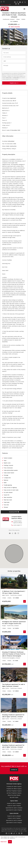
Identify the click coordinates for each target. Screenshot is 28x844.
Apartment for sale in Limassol (14, 807)
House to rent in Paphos (14, 818)
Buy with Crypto (14, 797)
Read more (4, 841)
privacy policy (16, 77)
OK (10, 841)
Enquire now (13, 83)
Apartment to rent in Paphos (14, 822)
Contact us (14, 769)
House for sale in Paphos (14, 805)
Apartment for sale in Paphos (14, 810)
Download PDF (13, 512)
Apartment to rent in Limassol (14, 820)
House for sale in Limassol (14, 803)
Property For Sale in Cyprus (14, 786)
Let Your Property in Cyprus (14, 793)
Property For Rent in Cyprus (14, 788)
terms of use (8, 77)
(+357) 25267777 (17, 525)
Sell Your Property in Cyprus (14, 791)
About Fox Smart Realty (14, 795)
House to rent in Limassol (14, 816)
